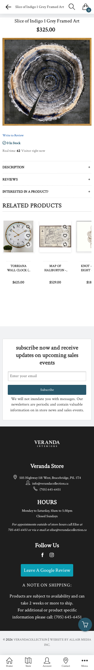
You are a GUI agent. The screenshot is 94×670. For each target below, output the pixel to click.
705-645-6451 (17, 530)
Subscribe (47, 390)
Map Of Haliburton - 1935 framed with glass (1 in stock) (55, 268)
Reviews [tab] (10, 179)
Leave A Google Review (47, 570)
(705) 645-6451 (50, 489)
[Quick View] (28, 227)
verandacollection (30, 640)
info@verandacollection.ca (50, 483)
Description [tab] (13, 167)
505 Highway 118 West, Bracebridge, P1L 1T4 (50, 478)
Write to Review (13, 135)
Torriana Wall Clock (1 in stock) (18, 268)
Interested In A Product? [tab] (25, 191)
